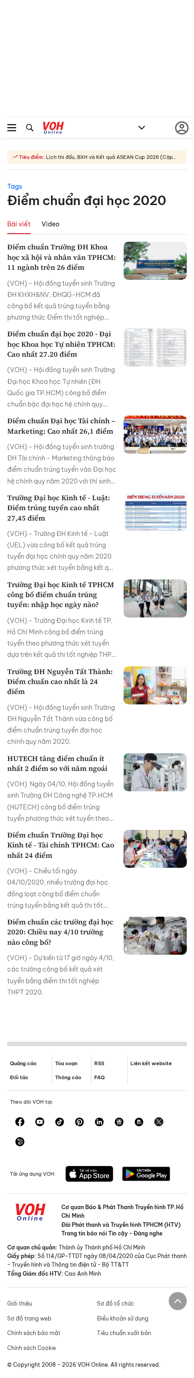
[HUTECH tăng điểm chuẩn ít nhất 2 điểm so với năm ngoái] (155, 772)
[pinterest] (79, 1123)
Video (51, 224)
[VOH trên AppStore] (89, 1174)
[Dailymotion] (20, 1143)
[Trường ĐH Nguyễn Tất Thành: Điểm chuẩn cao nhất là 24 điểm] (155, 685)
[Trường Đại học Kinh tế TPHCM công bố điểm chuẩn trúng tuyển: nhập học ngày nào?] (155, 598)
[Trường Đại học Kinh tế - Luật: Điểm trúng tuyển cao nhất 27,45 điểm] (155, 512)
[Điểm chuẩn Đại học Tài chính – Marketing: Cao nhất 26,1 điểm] (155, 435)
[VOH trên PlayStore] (146, 1174)
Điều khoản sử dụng (122, 1318)
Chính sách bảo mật (33, 1333)
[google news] (119, 1123)
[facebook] (20, 1123)
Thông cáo (68, 1077)
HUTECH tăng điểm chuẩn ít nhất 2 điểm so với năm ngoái (57, 763)
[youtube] (40, 1123)
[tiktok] (59, 1123)
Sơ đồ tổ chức (115, 1303)
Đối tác (19, 1077)
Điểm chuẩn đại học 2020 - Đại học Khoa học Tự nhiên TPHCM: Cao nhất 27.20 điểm (61, 344)
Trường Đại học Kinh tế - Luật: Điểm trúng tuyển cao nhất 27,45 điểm (58, 508)
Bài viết (19, 224)
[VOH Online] (53, 129)
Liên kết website (151, 1063)
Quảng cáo (23, 1063)
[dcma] (139, 1123)
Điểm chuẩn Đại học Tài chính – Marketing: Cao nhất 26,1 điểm (61, 425)
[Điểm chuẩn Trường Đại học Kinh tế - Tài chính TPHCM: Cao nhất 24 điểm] (155, 849)
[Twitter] (159, 1123)
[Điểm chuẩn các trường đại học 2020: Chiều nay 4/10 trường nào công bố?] (155, 936)
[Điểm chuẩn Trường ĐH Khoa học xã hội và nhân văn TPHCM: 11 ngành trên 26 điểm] (155, 261)
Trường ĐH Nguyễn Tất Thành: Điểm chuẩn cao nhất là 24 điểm (60, 681)
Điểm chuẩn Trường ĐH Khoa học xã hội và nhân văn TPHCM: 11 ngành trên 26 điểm (61, 257)
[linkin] (99, 1123)
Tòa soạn (66, 1063)
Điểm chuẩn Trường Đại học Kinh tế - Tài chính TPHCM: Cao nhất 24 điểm (60, 845)
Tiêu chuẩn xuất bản (124, 1333)
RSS (99, 1063)
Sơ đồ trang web (29, 1318)
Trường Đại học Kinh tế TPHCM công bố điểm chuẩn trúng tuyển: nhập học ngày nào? (60, 594)
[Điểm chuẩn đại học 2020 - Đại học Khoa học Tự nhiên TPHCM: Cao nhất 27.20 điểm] (155, 348)
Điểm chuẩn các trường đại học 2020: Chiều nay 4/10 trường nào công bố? (60, 932)
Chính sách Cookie (31, 1348)
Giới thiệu (19, 1303)
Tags (14, 186)
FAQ (99, 1077)
